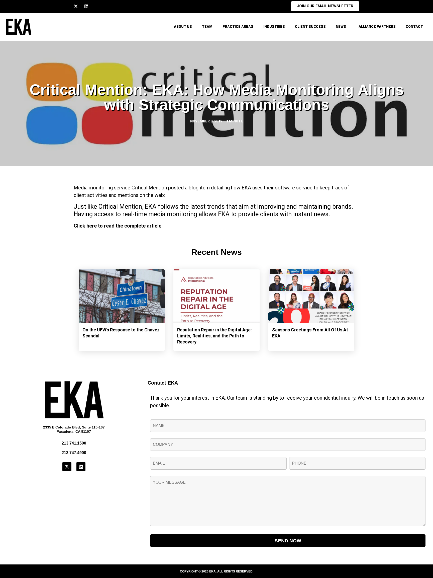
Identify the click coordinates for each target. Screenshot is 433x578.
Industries (274, 27)
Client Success (310, 27)
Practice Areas (238, 27)
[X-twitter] (76, 6)
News (341, 27)
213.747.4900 (74, 453)
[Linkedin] (86, 6)
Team (207, 27)
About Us (183, 27)
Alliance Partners (377, 27)
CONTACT (414, 27)
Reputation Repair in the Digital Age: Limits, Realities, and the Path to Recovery (214, 335)
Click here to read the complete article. (118, 226)
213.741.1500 (74, 443)
